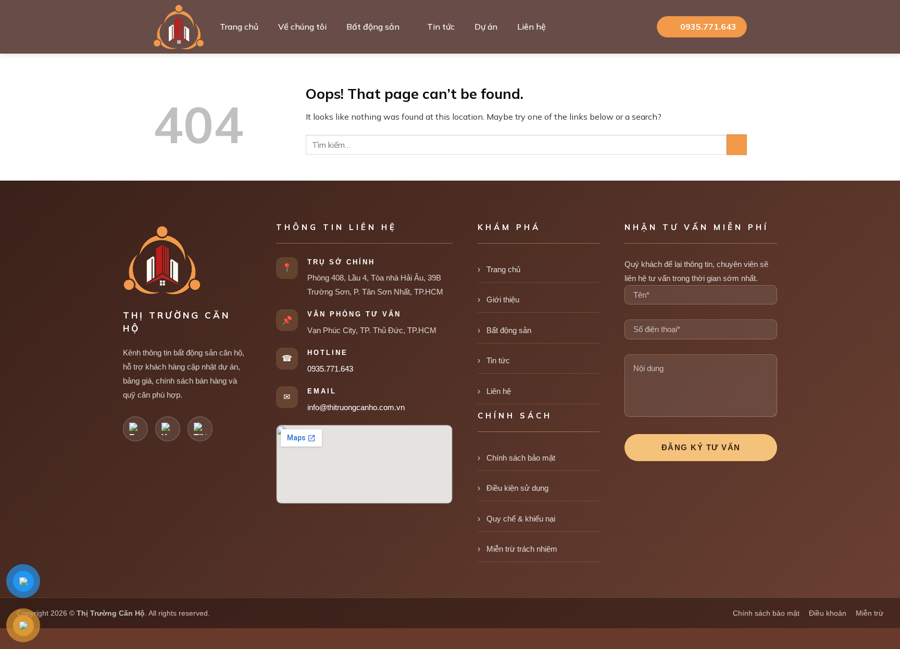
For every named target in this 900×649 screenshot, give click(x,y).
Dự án (485, 26)
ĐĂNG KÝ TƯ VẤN (701, 447)
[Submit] (737, 144)
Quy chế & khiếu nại (520, 518)
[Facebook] (135, 428)
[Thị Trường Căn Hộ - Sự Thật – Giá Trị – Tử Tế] (178, 27)
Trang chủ (239, 26)
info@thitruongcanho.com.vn (356, 407)
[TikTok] (200, 428)
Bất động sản (372, 26)
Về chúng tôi (302, 26)
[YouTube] (167, 428)
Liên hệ (531, 26)
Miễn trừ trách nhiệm (521, 548)
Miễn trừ (869, 613)
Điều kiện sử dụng (517, 487)
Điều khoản (827, 613)
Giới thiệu (502, 299)
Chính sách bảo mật (520, 457)
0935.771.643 (330, 368)
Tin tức (441, 26)
